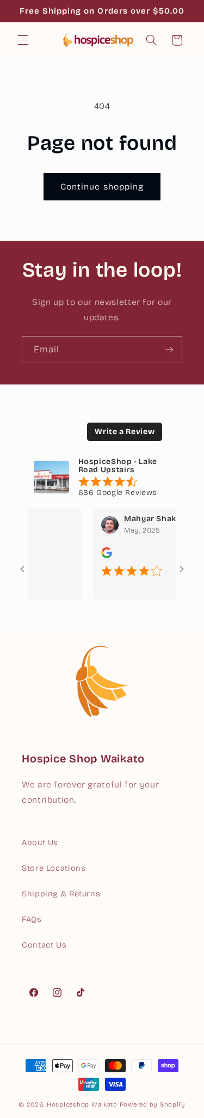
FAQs (32, 919)
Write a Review (124, 431)
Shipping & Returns (61, 894)
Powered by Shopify (153, 1104)
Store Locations (53, 868)
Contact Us (44, 945)
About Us (40, 842)
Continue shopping (102, 186)
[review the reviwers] (102, 555)
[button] (22, 40)
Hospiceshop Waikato (82, 1104)
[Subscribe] (169, 349)
